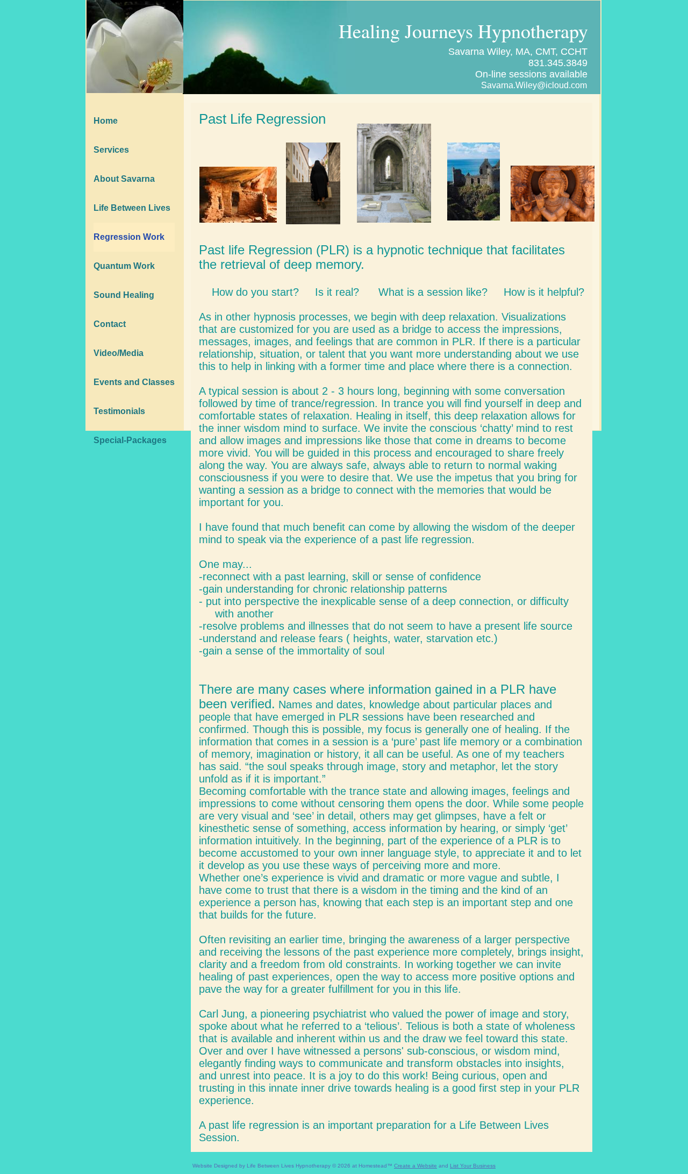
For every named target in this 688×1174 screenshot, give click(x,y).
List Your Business (473, 1166)
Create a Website (415, 1166)
